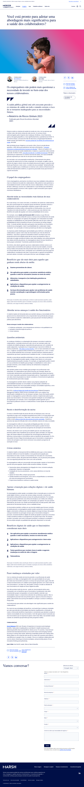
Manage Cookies (39, 780)
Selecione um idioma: (68, 665)
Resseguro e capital (48, 767)
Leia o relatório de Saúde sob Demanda (26, 651)
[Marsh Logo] (9, 767)
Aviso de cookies (31, 780)
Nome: (45, 673)
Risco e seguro (37, 767)
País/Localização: (48, 705)
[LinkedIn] (80, 773)
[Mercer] (8, 6)
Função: (46, 724)
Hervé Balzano (17, 79)
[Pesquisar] (80, 6)
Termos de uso (6, 780)
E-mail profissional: (48, 686)
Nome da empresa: (48, 692)
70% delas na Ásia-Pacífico (26, 349)
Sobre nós (47, 6)
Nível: (45, 718)
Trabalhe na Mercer (37, 6)
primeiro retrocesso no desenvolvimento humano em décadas (28, 148)
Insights (24, 6)
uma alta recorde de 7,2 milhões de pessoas (35, 153)
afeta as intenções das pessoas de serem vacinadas (30, 419)
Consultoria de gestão (75, 767)
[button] (81, 1)
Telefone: (46, 699)
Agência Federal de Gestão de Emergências (26, 390)
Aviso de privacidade (15, 780)
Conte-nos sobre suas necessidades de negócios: (55, 730)
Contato (73, 6)
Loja (30, 6)
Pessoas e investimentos (62, 767)
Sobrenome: (47, 679)
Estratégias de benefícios (68, 97)
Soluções (18, 6)
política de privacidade (65, 750)
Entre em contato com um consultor (14, 650)
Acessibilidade (24, 780)
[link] (8, 657)
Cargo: (45, 711)
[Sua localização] (77, 6)
